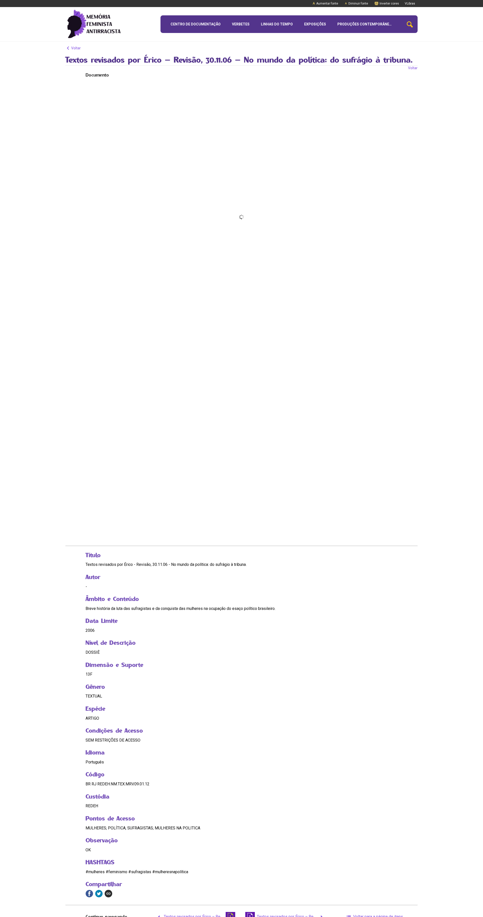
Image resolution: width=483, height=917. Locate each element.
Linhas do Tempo (277, 24)
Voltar (75, 48)
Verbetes (241, 24)
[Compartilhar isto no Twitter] (99, 893)
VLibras (410, 3)
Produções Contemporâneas (365, 24)
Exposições (315, 24)
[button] (410, 24)
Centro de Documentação (196, 24)
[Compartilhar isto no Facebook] (89, 893)
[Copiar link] (108, 893)
